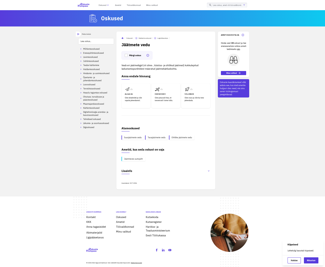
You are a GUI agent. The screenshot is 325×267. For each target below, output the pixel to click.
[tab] (83, 34)
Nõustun (311, 260)
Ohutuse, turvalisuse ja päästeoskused (93, 98)
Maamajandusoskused (93, 104)
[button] (127, 55)
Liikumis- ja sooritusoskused (96, 123)
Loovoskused (89, 84)
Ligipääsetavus (95, 237)
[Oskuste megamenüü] (107, 5)
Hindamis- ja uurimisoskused (96, 73)
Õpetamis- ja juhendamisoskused (92, 79)
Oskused (129, 38)
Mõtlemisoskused (91, 49)
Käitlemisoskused (91, 108)
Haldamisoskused (91, 69)
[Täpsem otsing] (244, 5)
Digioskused (88, 127)
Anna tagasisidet (96, 226)
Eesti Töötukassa (156, 235)
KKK (88, 222)
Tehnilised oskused (92, 119)
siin (238, 49)
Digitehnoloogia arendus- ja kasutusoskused (95, 113)
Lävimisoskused (90, 57)
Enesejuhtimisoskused (93, 53)
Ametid (120, 222)
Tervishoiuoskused (91, 88)
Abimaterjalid (94, 232)
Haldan (294, 260)
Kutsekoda (152, 217)
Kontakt (91, 217)
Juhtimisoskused (91, 61)
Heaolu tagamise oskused (95, 92)
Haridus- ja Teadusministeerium (158, 228)
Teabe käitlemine (91, 65)
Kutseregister (154, 222)
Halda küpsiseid (136, 263)
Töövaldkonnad (125, 226)
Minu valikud (231, 73)
